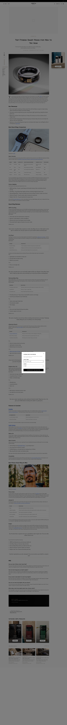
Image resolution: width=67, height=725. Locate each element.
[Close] (43, 354)
